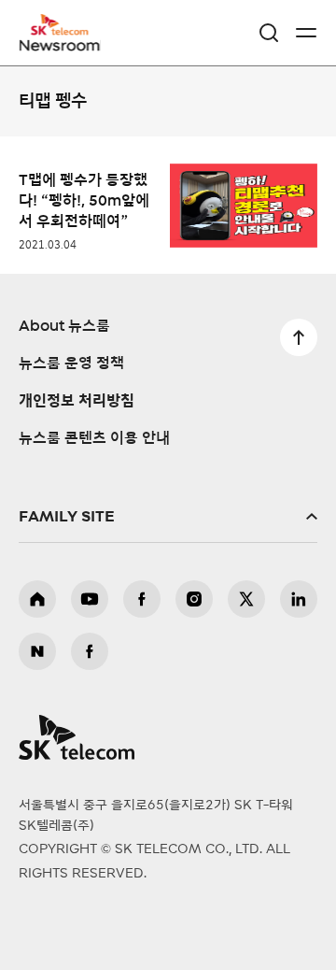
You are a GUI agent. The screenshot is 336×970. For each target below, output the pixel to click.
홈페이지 (37, 599)
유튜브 (89, 599)
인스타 (194, 599)
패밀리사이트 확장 (168, 517)
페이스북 (142, 599)
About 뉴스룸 (64, 326)
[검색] (269, 32)
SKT (65, 32)
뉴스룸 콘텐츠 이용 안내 (94, 438)
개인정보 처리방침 (76, 400)
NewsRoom (61, 43)
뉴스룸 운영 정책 (71, 363)
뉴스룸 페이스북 (89, 651)
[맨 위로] (298, 337)
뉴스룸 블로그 (37, 651)
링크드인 (298, 599)
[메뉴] (306, 32)
